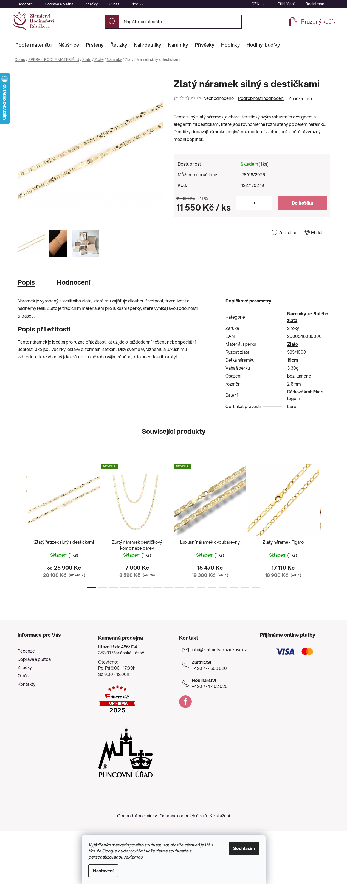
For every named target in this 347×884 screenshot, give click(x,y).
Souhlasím (244, 848)
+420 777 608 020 (209, 665)
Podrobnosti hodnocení (261, 98)
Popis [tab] (26, 282)
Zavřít (205, 232)
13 (234, 587)
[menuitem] (33, 44)
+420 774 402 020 (210, 683)
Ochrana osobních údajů (183, 815)
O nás (114, 4)
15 (256, 587)
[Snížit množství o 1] (240, 203)
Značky (91, 4)
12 (223, 587)
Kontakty (26, 684)
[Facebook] (185, 701)
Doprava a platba (59, 4)
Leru (309, 98)
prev (22, 524)
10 (201, 587)
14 (245, 587)
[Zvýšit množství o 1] (268, 203)
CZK (256, 4)
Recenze (25, 4)
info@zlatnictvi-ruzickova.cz (219, 650)
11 (212, 587)
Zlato (292, 344)
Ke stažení (220, 815)
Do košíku (302, 203)
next (325, 524)
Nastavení (103, 871)
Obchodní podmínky (137, 815)
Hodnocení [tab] (73, 282)
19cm (292, 360)
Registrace (315, 4)
